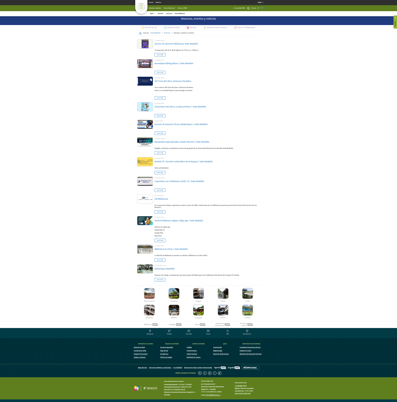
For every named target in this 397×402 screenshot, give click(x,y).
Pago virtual (164, 351)
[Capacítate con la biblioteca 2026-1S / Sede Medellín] (145, 184)
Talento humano (192, 354)
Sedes (260, 2)
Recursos (193, 27)
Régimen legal (217, 351)
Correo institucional (169, 8)
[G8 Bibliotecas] (145, 204)
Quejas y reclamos (140, 357)
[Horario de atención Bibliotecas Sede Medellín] (145, 48)
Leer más (160, 55)
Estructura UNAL (182, 8)
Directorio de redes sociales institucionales (198, 368)
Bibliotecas (158, 2)
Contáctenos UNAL (140, 351)
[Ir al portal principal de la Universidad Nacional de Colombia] (141, 7)
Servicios (253, 8)
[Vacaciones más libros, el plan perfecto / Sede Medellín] (145, 110)
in (200, 373)
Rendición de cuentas (194, 357)
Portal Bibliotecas (180, 13)
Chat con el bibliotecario (246, 27)
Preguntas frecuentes (141, 354)
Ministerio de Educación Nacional (250, 354)
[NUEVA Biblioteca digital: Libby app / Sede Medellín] (145, 229)
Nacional (151, 2)
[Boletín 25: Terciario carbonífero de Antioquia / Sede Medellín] (145, 166)
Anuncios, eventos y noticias (217, 27)
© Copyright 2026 (241, 386)
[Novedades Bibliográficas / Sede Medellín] (145, 67)
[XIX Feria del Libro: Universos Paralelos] (145, 88)
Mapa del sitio (142, 368)
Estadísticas (164, 354)
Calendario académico (155, 8)
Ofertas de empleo (166, 357)
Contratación (217, 347)
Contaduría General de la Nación (250, 347)
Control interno (192, 351)
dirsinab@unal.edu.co (213, 395)
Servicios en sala (151, 27)
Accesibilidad (177, 368)
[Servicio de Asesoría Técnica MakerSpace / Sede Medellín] (145, 127)
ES (258, 8)
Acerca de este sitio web (243, 393)
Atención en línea (139, 347)
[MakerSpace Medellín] (145, 273)
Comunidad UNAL (239, 8)
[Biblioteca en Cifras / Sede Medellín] (145, 253)
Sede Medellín (155, 33)
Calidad (189, 347)
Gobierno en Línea (245, 351)
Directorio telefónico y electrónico (160, 368)
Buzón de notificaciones (221, 354)
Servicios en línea (173, 27)
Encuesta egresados (166, 347)
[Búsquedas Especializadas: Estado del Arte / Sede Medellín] (145, 146)
